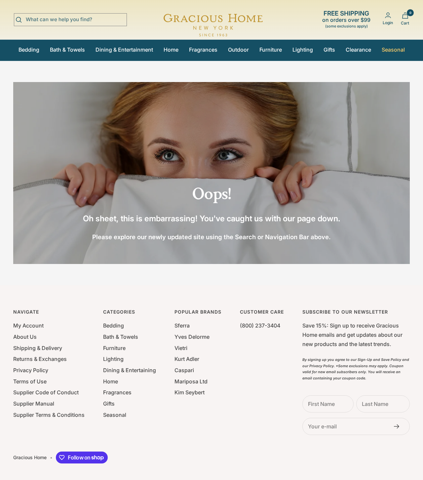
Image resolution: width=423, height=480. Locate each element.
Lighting (302, 49)
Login (388, 22)
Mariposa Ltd (191, 381)
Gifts (329, 49)
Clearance (358, 49)
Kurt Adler (186, 359)
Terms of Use (30, 381)
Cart (405, 23)
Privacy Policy (30, 370)
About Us (25, 336)
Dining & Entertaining (129, 370)
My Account (28, 325)
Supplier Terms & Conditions (49, 415)
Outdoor (238, 49)
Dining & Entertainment (124, 49)
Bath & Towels (67, 49)
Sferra (182, 325)
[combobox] (75, 19)
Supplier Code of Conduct (46, 392)
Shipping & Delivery (37, 348)
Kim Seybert (189, 392)
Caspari (184, 370)
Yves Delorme (192, 336)
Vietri (180, 348)
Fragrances (203, 49)
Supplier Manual (33, 403)
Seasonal (393, 49)
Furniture (270, 49)
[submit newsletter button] (398, 426)
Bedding (29, 49)
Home (171, 49)
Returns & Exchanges (40, 359)
